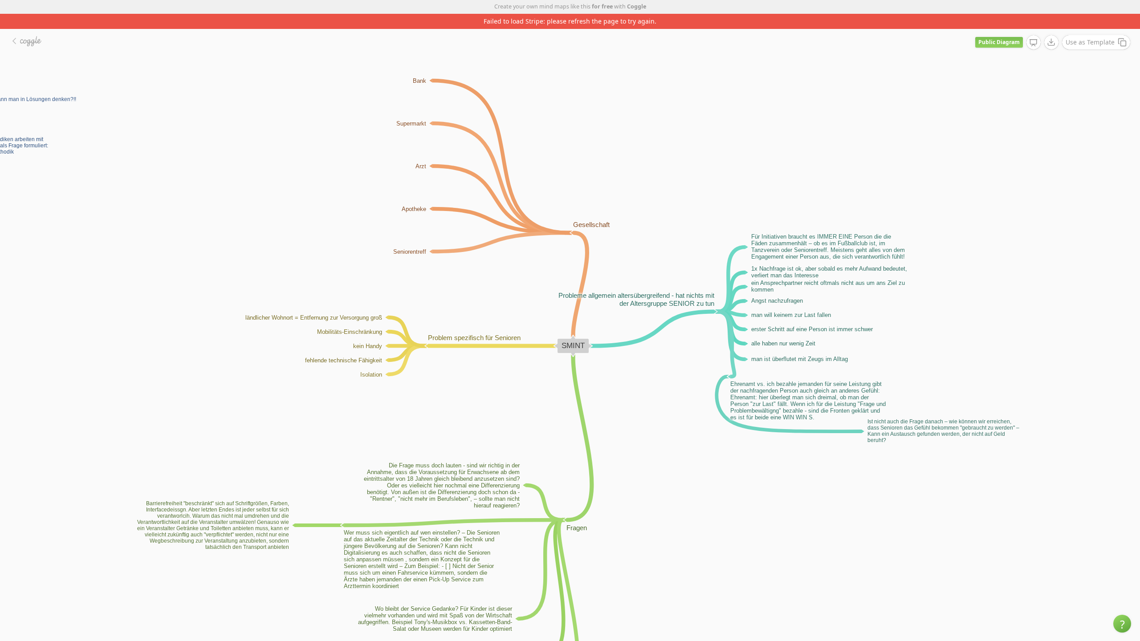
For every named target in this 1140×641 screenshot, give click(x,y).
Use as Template (1090, 42)
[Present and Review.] (1033, 43)
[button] (1122, 624)
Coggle (636, 6)
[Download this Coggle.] (1051, 42)
